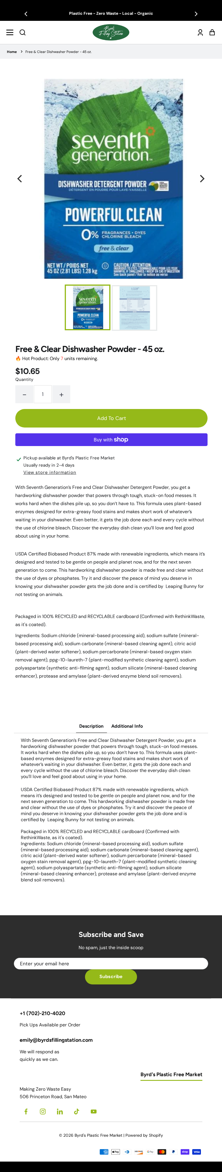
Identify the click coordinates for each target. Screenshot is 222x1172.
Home (12, 51)
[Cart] (211, 32)
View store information (49, 472)
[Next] (195, 14)
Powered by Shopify (144, 1135)
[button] (22, 32)
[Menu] (11, 32)
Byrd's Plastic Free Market (98, 1135)
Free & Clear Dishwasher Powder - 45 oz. (58, 51)
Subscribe (111, 976)
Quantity (24, 379)
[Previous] (26, 14)
